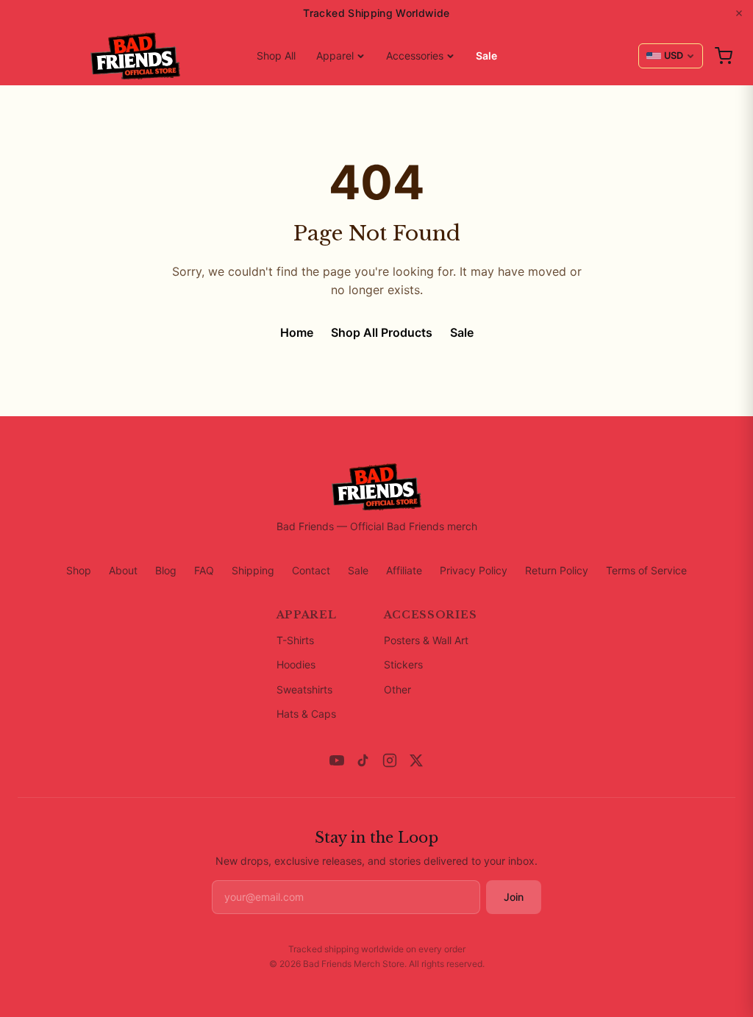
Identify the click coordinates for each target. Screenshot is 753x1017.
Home (296, 332)
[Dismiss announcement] (739, 13)
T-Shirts (295, 640)
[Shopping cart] (723, 56)
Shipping (253, 570)
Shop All (276, 55)
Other (397, 689)
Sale (486, 55)
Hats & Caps (306, 713)
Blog (165, 570)
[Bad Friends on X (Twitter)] (416, 760)
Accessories (414, 55)
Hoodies (295, 664)
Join (514, 897)
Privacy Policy (473, 570)
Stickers (403, 664)
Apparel (335, 55)
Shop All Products (381, 332)
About (123, 570)
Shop (78, 570)
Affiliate (404, 570)
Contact (311, 570)
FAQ (204, 570)
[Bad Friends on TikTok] (363, 760)
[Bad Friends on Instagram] (389, 760)
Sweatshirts (304, 689)
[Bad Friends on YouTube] (336, 760)
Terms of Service (646, 570)
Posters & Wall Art (426, 640)
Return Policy (556, 570)
